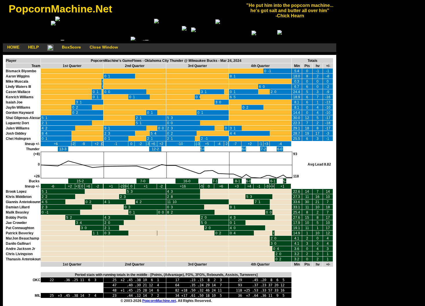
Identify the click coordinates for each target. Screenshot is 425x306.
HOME (13, 47)
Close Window (104, 47)
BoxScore (71, 47)
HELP (33, 47)
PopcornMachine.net (159, 301)
